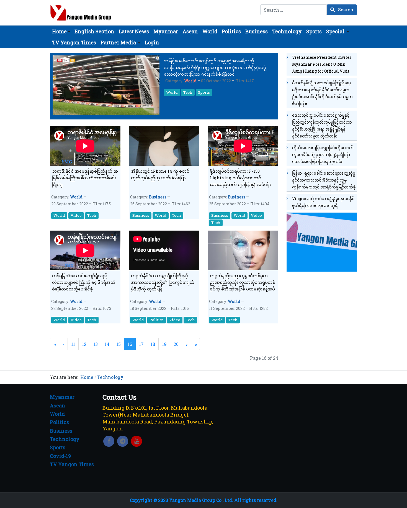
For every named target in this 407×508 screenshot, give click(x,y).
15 (118, 344)
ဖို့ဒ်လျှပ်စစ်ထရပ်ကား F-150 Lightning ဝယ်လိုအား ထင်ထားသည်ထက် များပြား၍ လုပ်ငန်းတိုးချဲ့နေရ (240, 178)
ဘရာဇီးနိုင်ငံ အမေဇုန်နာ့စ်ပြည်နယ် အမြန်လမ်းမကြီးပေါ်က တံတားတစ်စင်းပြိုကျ (85, 177)
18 (153, 344)
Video (76, 215)
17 (141, 344)
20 (176, 344)
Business (157, 197)
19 (164, 344)
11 (73, 344)
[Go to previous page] (63, 344)
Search (345, 9)
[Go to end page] (195, 344)
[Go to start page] (54, 344)
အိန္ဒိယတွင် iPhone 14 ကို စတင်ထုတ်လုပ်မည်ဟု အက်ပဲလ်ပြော (160, 174)
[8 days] (322, 241)
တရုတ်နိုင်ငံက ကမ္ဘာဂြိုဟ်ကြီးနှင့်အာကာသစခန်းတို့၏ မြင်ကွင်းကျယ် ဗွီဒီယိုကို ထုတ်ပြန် (162, 282)
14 (107, 344)
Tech (187, 92)
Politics (157, 319)
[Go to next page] (186, 344)
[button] (61, 31)
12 (84, 344)
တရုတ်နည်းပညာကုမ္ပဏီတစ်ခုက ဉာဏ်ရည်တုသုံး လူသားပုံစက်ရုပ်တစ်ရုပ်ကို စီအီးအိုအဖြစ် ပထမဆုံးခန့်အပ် (242, 282)
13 (95, 344)
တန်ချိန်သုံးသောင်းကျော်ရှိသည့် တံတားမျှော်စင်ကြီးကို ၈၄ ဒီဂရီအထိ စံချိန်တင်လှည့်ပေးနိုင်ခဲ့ (83, 282)
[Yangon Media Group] (81, 12)
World (190, 80)
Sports (204, 92)
